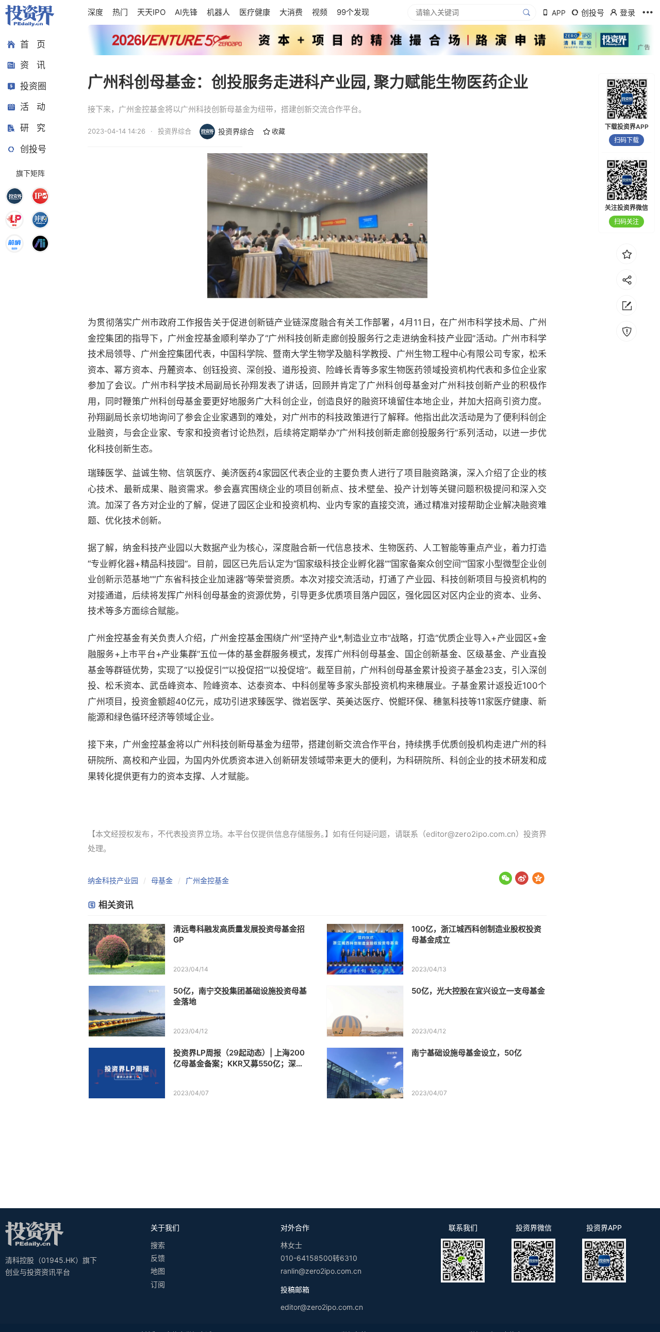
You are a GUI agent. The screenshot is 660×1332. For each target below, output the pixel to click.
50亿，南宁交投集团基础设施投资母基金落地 (240, 996)
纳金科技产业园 (113, 880)
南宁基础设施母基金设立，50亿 (466, 1053)
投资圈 (33, 86)
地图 (158, 1270)
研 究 (32, 128)
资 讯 (32, 65)
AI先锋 (186, 12)
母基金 (162, 880)
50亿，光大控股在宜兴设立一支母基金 (478, 991)
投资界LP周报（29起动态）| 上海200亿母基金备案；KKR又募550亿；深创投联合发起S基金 (239, 1058)
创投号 (33, 149)
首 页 (32, 44)
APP (559, 12)
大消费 (291, 12)
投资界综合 (236, 131)
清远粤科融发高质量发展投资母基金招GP (239, 934)
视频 (319, 12)
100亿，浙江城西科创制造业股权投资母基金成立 (476, 934)
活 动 (32, 107)
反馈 (158, 1258)
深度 (95, 12)
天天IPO (151, 12)
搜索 (158, 1245)
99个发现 (353, 12)
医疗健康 (254, 12)
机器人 (218, 12)
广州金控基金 (207, 880)
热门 (120, 12)
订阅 (158, 1284)
